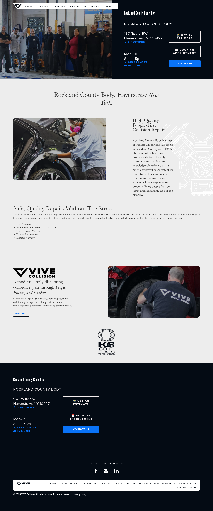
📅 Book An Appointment (184, 51)
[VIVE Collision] (18, 6)
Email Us (134, 65)
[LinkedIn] (117, 471)
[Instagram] (106, 471)
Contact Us (185, 63)
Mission (54, 483)
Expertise (44, 6)
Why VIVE (21, 313)
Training (118, 483)
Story (64, 483)
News (108, 6)
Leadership (145, 483)
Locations (60, 6)
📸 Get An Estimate (184, 36)
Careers (74, 6)
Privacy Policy (187, 483)
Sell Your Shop (92, 6)
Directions (136, 42)
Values (73, 483)
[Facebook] (96, 471)
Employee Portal (186, 487)
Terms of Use (169, 483)
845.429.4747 (137, 62)
